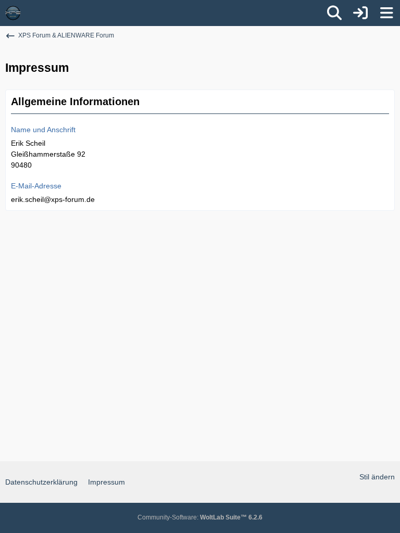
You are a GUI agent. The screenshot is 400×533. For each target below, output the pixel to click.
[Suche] (334, 13)
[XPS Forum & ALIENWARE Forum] (13, 13)
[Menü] (386, 13)
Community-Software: (200, 517)
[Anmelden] (360, 13)
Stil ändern (377, 477)
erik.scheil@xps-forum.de (53, 199)
